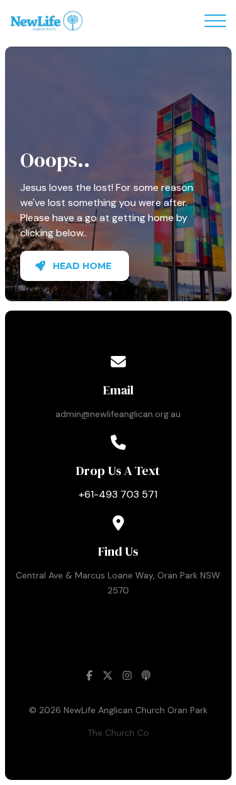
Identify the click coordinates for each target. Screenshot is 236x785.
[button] (215, 21)
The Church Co (118, 732)
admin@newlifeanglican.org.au (118, 414)
